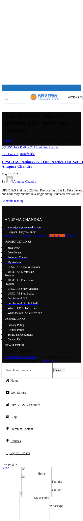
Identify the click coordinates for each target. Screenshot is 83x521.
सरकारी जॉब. (27, 154)
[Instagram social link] (44, 88)
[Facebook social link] (39, 88)
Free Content (10, 154)
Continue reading (13, 201)
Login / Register (19, 453)
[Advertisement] (41, 43)
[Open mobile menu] (6, 97)
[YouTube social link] (49, 88)
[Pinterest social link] (13, 186)
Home (8, 140)
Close (5, 467)
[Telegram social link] (22, 186)
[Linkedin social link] (18, 186)
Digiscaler (48, 360)
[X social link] (8, 186)
